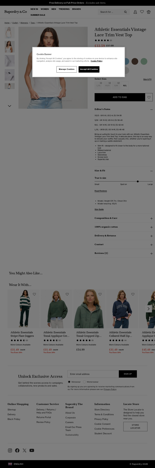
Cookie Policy (96, 61)
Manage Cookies (66, 69)
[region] (78, 62)
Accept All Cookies (89, 69)
